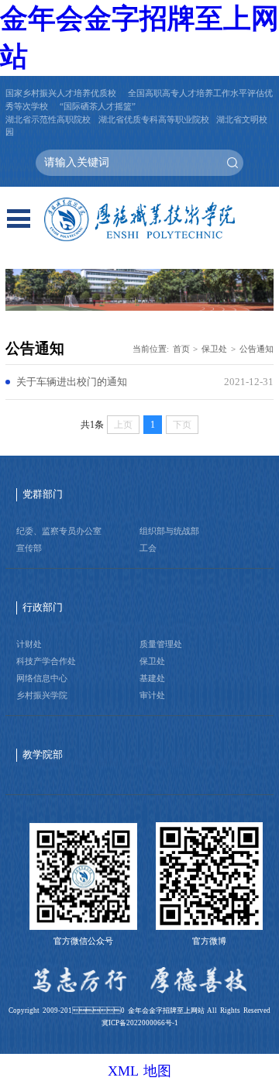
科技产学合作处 (46, 661)
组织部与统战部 (169, 530)
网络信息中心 (41, 678)
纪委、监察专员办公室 (59, 530)
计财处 (29, 644)
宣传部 (29, 548)
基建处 (152, 678)
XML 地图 (139, 1071)
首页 (181, 348)
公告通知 (256, 348)
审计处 (152, 695)
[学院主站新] (139, 220)
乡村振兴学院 (41, 695)
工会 (148, 548)
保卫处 (214, 348)
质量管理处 (161, 644)
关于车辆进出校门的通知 (71, 382)
